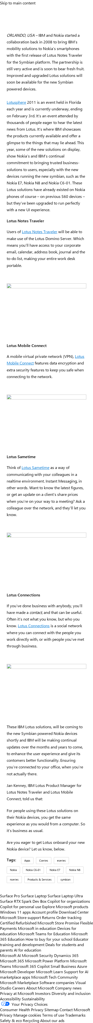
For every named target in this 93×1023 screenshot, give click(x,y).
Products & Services (40, 879)
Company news (68, 987)
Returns (48, 917)
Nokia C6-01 (33, 870)
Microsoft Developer (17, 971)
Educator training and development (44, 941)
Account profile (45, 912)
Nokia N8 (74, 870)
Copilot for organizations (68, 901)
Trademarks (75, 1015)
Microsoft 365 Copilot (31, 966)
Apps (27, 860)
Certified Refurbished (18, 922)
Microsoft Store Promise (58, 922)
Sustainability (33, 998)
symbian (65, 879)
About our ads (52, 1020)
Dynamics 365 (66, 955)
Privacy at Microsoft (17, 993)
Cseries (43, 860)
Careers (18, 987)
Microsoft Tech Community (54, 977)
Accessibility (10, 998)
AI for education (27, 950)
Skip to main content (17, 2)
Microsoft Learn (49, 971)
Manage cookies (27, 1015)
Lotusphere (16, 102)
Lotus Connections (34, 625)
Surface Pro (10, 895)
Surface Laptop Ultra (65, 895)
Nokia (13, 870)
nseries (14, 879)
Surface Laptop (34, 895)
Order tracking (68, 917)
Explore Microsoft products (65, 906)
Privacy (6, 1015)
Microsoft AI (10, 955)
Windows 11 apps (15, 912)
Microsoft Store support (20, 917)
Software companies (56, 982)
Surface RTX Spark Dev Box (23, 901)
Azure (82, 966)
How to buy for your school (49, 939)
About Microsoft (40, 987)
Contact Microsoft (75, 1009)
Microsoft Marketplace (19, 982)
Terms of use (53, 1015)
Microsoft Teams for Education (44, 933)
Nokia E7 (55, 870)
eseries (61, 860)
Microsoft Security (37, 955)
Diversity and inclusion (71, 993)
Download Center (74, 912)
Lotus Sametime (35, 467)
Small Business (63, 966)
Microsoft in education (37, 928)
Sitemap (51, 1009)
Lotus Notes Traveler (39, 231)
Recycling (31, 1020)
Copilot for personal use (20, 906)
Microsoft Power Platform (47, 960)
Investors (43, 993)
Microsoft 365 (12, 960)
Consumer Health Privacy (21, 1009)
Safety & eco (11, 1020)
